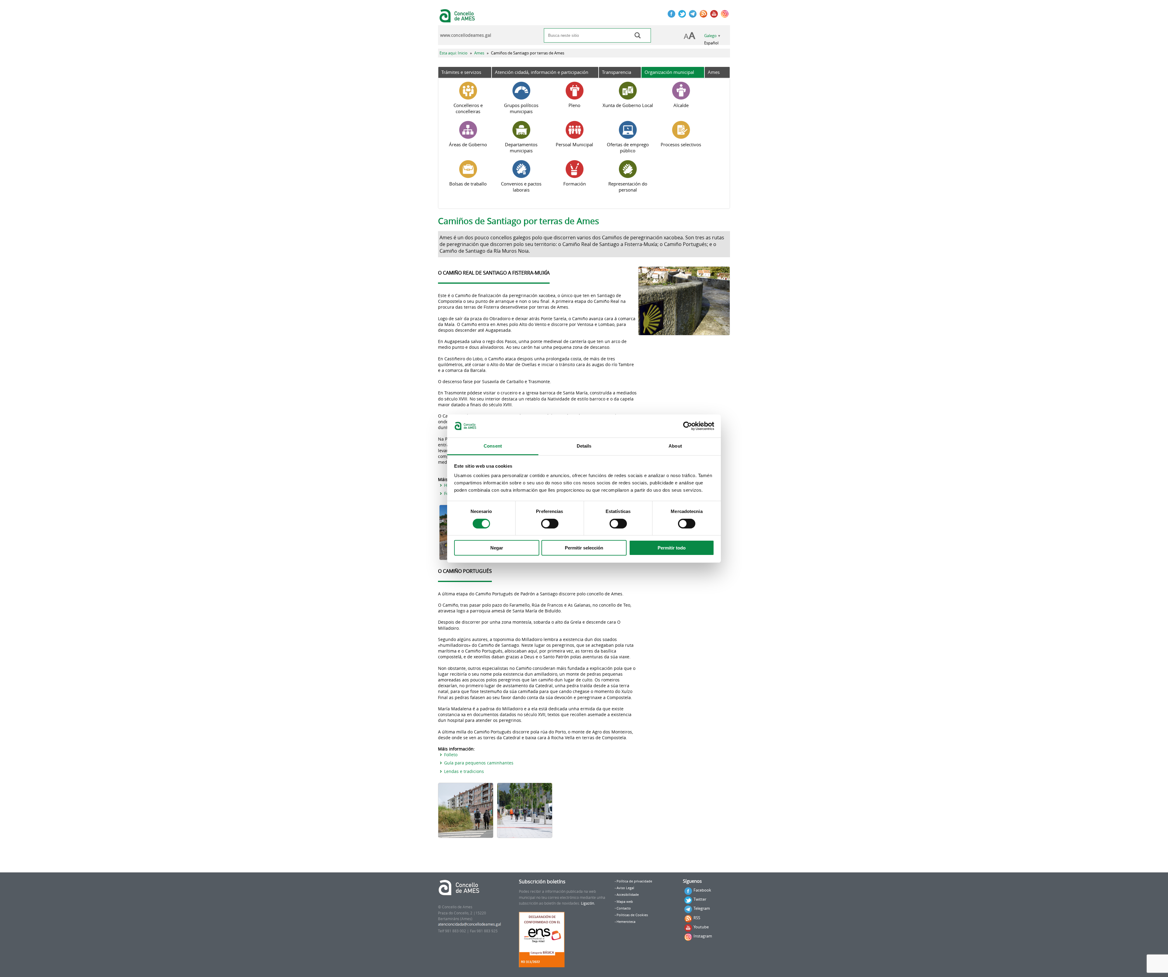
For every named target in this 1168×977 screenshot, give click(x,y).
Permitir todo (672, 547)
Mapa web (625, 901)
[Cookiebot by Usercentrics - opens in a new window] (687, 426)
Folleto (450, 754)
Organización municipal (669, 72)
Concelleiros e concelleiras (468, 108)
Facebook (702, 890)
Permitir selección (584, 547)
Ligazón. (588, 903)
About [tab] (675, 446)
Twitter (699, 899)
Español (711, 43)
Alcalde (681, 105)
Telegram (701, 908)
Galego (710, 35)
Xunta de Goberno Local (628, 105)
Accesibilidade (628, 894)
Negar (496, 547)
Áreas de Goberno (468, 144)
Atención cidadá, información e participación (541, 72)
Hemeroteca (626, 922)
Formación (574, 184)
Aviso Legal (625, 888)
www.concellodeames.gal (465, 35)
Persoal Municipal (574, 144)
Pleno (574, 105)
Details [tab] (584, 446)
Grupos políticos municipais (521, 108)
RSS (696, 917)
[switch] (549, 523)
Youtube (701, 927)
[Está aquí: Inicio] (458, 19)
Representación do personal (627, 187)
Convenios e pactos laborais (521, 187)
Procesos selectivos (681, 144)
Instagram (702, 936)
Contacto (624, 908)
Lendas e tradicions (464, 771)
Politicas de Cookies (632, 915)
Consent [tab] (493, 446)
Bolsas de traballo (468, 184)
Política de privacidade (634, 881)
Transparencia (616, 72)
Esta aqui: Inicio (454, 53)
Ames (479, 53)
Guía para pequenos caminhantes (478, 763)
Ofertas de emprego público (628, 147)
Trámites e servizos (461, 72)
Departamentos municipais (521, 147)
